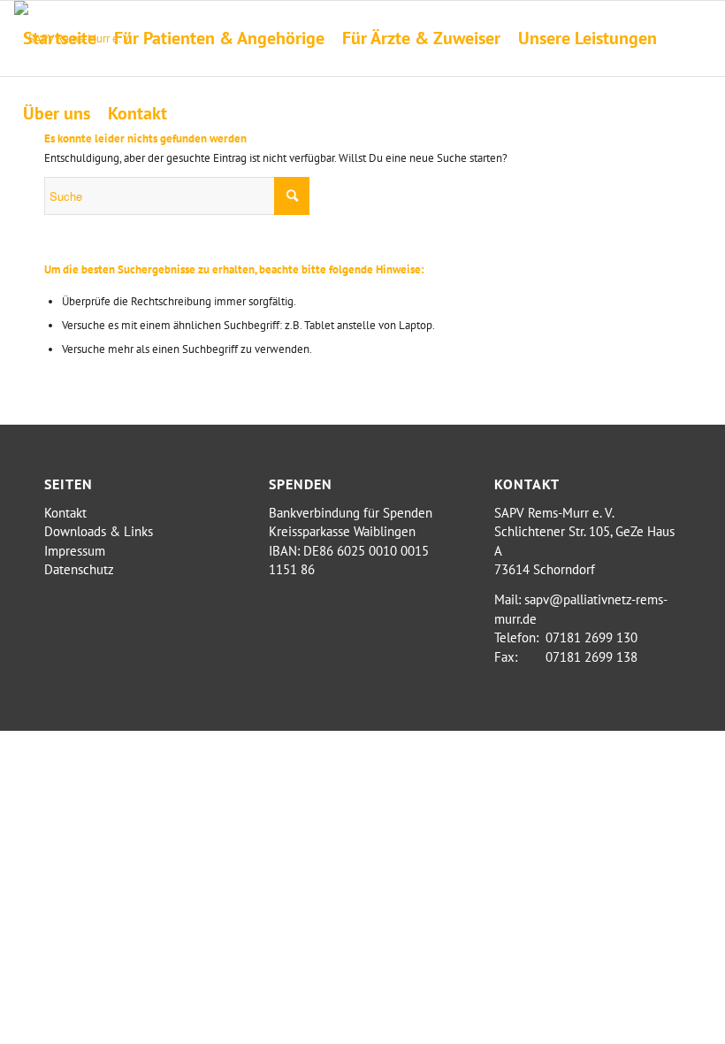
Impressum (74, 550)
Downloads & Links (98, 531)
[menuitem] (59, 38)
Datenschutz (79, 569)
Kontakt (65, 512)
